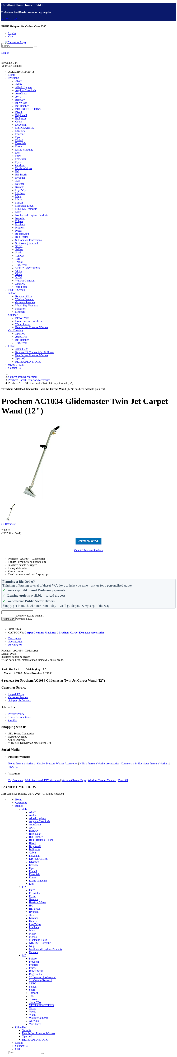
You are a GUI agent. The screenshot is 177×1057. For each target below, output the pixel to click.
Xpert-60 (20, 283)
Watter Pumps (22, 324)
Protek (18, 230)
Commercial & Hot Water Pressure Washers (145, 763)
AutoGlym (21, 93)
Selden (19, 249)
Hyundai (20, 177)
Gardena (20, 165)
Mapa (18, 196)
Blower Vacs (22, 317)
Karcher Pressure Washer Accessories (57, 763)
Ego (17, 137)
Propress (20, 227)
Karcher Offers (23, 296)
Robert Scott (22, 233)
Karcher (19, 183)
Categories (21, 802)
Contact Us (14, 367)
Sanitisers (20, 308)
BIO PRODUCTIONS (28, 109)
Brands (19, 805)
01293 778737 (16, 364)
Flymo (18, 162)
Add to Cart (8, 619)
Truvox (19, 261)
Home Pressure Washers (28, 321)
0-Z (24, 955)
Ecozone (20, 134)
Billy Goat (21, 102)
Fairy (18, 155)
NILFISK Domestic (26, 208)
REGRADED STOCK (28, 361)
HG (17, 171)
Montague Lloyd (24, 205)
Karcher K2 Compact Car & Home (34, 352)
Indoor (12, 293)
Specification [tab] (15, 641)
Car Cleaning (15, 330)
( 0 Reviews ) (8, 523)
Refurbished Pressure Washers (31, 327)
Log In (12, 33)
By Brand (13, 77)
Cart (10, 36)
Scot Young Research (27, 243)
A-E (24, 808)
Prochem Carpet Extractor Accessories (29, 379)
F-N (24, 886)
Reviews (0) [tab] (15, 644)
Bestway (20, 99)
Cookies (12, 720)
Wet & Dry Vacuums (26, 305)
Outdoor (12, 314)
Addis (18, 84)
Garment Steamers (25, 302)
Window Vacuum (24, 299)
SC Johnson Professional (28, 240)
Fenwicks (20, 158)
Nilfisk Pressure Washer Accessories (99, 763)
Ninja (18, 211)
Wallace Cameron (25, 280)
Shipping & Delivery (19, 700)
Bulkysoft (20, 118)
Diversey (20, 130)
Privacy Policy (16, 713)
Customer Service (18, 697)
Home (11, 74)
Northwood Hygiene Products (31, 215)
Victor (18, 271)
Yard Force (21, 286)
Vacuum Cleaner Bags (74, 780)
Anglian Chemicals (25, 90)
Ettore (18, 146)
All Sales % (21, 349)
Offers (11, 346)
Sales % (26, 1030)
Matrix (18, 199)
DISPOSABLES (24, 127)
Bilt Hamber (22, 105)
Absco (18, 81)
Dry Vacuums (15, 780)
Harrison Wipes (23, 168)
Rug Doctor (21, 236)
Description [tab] (14, 638)
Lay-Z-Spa (21, 190)
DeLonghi (20, 124)
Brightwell (21, 115)
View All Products (88, 550)
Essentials (20, 143)
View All (13, 766)
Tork (17, 258)
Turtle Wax (21, 264)
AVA (18, 96)
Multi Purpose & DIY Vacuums (42, 780)
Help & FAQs (16, 694)
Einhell (19, 140)
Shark (18, 252)
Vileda (18, 274)
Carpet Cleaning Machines (22, 376)
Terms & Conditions (19, 717)
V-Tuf (18, 277)
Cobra (18, 121)
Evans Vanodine (24, 149)
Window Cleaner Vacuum (102, 780)
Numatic (20, 218)
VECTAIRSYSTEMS (27, 268)
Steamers (20, 311)
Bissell (18, 112)
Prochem (20, 224)
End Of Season (16, 289)
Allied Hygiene (23, 87)
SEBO (18, 246)
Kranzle (19, 187)
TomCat (19, 255)
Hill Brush (21, 174)
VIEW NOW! (9, 18)
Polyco (19, 221)
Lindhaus (20, 193)
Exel (17, 152)
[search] (35, 46)
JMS (17, 180)
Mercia (19, 202)
